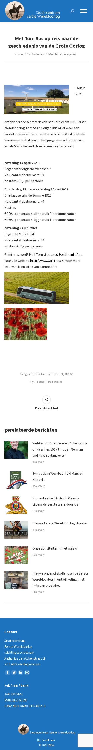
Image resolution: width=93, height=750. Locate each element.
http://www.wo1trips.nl (47, 260)
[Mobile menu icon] (83, 11)
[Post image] (16, 450)
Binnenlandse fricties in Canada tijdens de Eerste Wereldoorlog (55, 501)
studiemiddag (55, 382)
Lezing (40, 382)
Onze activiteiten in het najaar (54, 548)
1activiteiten (41, 374)
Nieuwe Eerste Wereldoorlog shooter (59, 523)
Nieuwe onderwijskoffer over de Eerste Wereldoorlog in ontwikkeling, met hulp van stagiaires (60, 579)
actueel (53, 374)
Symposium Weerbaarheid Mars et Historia (57, 476)
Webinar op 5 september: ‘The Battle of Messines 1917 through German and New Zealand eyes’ (59, 449)
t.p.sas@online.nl (61, 254)
